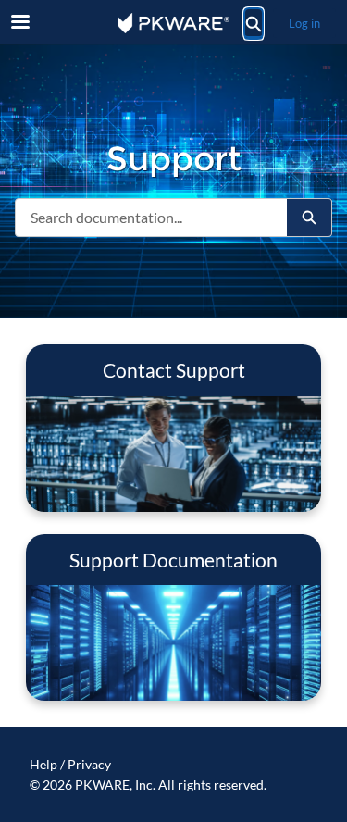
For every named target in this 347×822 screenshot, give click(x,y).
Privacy (89, 764)
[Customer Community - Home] (173, 23)
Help (43, 764)
